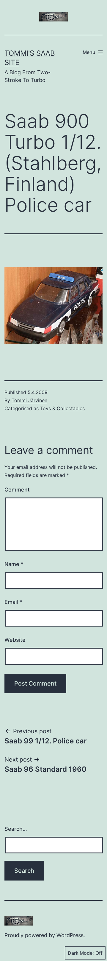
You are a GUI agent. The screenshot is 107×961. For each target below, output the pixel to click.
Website (15, 640)
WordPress (70, 935)
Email (13, 602)
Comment (17, 489)
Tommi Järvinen (29, 400)
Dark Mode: (81, 953)
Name (13, 564)
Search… (15, 829)
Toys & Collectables (62, 408)
